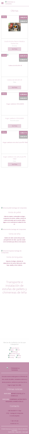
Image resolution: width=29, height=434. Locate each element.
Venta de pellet (14, 212)
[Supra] (18, 357)
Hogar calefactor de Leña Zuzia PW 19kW (14, 158)
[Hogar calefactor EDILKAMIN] (14, 103)
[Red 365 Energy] (14, 354)
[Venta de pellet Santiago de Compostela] (14, 208)
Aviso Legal (25, 432)
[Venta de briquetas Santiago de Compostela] (14, 252)
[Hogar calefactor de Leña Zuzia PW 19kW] (14, 142)
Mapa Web (18, 432)
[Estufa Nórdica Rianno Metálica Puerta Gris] (14, 27)
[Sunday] (11, 357)
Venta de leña (14, 233)
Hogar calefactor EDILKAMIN (14, 118)
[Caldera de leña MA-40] (14, 65)
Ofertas (14, 10)
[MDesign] (14, 352)
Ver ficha (14, 49)
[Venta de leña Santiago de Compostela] (14, 229)
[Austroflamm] (14, 348)
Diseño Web (11, 432)
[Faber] (11, 350)
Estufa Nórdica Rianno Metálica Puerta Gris (14, 42)
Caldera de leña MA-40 (14, 80)
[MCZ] (18, 350)
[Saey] (19, 356)
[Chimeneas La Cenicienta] (11, 3)
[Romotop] (11, 356)
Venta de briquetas (14, 257)
